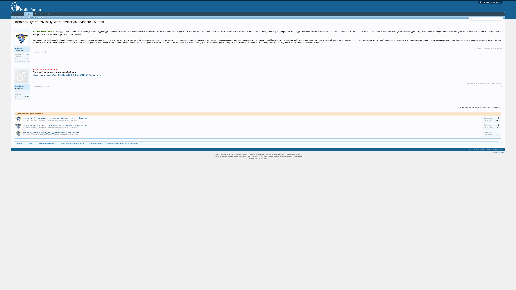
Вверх (501, 149)
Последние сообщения (36, 17)
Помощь (488, 149)
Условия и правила (497, 152)
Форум (28, 14)
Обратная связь (478, 149)
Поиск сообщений (19, 17)
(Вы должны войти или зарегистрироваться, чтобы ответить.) (481, 107)
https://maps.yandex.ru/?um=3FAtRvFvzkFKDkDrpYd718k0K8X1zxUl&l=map (67, 75)
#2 (501, 87)
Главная (19, 14)
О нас (470, 149)
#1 (501, 52)
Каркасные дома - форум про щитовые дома (62, 120)
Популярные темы (41, 14)
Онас (56, 14)
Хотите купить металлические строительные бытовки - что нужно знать (56, 125)
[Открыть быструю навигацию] (500, 143)
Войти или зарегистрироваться (490, 2)
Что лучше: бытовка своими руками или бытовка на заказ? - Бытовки (55, 118)
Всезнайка (26, 120)
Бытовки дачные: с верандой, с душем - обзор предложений (51, 132)
